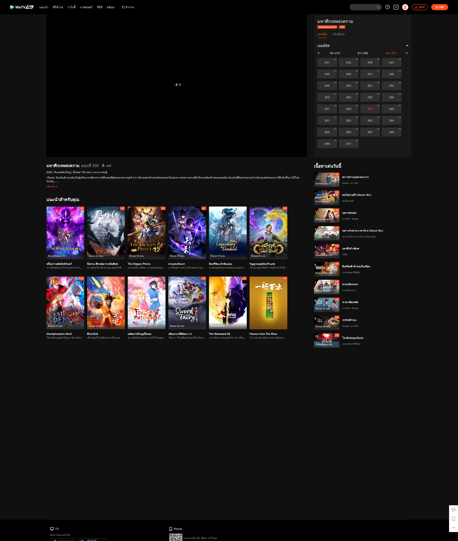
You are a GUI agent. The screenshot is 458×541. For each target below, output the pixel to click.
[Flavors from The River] (268, 303)
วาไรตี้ (71, 7)
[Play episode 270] (349, 143)
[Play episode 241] (327, 62)
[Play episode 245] (327, 74)
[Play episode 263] (370, 120)
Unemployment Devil (59, 334)
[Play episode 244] (391, 62)
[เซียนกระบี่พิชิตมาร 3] (187, 303)
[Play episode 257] (327, 108)
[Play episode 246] (349, 74)
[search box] (378, 7)
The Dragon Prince (139, 263)
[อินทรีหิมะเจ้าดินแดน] (228, 233)
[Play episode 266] (349, 132)
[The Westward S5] (228, 303)
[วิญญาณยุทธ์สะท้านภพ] (268, 233)
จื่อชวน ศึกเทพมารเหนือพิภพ (102, 263)
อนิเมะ (111, 7)
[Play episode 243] (370, 62)
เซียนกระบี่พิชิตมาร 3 (180, 334)
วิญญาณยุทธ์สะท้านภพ (262, 263)
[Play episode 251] (370, 85)
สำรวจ (129, 7)
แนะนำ (43, 7)
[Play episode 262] (349, 120)
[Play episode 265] (327, 132)
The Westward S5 (219, 334)
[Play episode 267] (370, 132)
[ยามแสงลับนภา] (187, 233)
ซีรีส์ (99, 7)
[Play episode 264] (391, 120)
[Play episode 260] (391, 108)
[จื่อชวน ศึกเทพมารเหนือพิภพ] (106, 233)
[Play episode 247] (370, 74)
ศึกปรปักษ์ (92, 334)
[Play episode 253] (327, 97)
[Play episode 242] (349, 62)
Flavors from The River (263, 334)
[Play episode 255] (370, 97)
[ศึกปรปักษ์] (106, 303)
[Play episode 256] (391, 97)
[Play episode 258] (349, 108)
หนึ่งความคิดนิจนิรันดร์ (59, 263)
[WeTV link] (22, 7)
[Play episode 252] (391, 85)
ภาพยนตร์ (86, 7)
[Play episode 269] (327, 143)
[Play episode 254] (349, 97)
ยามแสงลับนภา (176, 263)
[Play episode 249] (327, 85)
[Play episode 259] (370, 108)
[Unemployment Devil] (65, 303)
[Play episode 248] (391, 74)
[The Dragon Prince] (146, 233)
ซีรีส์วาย (58, 7)
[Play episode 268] (391, 132)
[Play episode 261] (327, 120)
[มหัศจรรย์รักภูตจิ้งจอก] (146, 303)
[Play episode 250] (349, 85)
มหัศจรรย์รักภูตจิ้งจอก (139, 334)
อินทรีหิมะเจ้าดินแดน (220, 263)
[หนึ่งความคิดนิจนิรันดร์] (65, 233)
